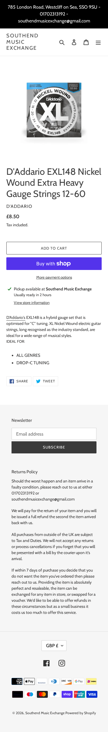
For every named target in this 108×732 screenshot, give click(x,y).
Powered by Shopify (80, 713)
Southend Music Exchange (22, 42)
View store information (32, 302)
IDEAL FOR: (15, 341)
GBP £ (52, 645)
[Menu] (98, 42)
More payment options (54, 277)
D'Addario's (15, 317)
